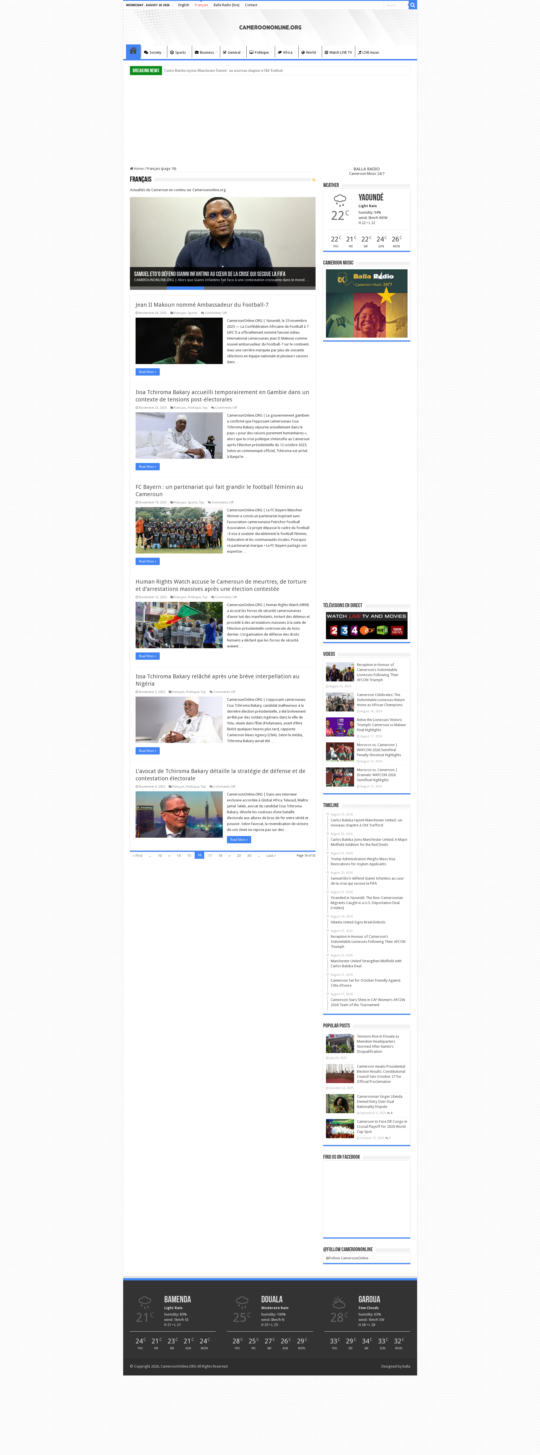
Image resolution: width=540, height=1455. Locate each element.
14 (179, 855)
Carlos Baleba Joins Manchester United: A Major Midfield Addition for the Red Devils (229, 70)
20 (239, 855)
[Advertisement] (270, 121)
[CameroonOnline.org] (270, 26)
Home (133, 51)
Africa (287, 52)
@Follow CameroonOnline (348, 1250)
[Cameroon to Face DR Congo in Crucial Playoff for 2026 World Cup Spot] (340, 1128)
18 (220, 855)
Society (155, 52)
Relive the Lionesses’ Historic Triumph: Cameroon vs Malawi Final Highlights (381, 725)
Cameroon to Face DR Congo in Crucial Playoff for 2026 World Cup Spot (382, 1126)
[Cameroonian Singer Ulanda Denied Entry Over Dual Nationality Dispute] (340, 1103)
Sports (180, 52)
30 (249, 855)
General (234, 52)
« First (137, 855)
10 (160, 855)
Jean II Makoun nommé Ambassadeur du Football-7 (202, 304)
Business (207, 52)
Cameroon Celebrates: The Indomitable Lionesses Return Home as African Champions (381, 700)
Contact (251, 5)
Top (205, 408)
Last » (271, 855)
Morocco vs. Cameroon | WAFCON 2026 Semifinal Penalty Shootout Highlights (379, 750)
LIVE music (371, 52)
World (311, 52)
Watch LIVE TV (340, 52)
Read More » (147, 372)
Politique (262, 52)
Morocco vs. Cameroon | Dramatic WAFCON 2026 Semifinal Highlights (377, 775)
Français (201, 5)
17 (210, 855)
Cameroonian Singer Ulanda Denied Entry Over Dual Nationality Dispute (379, 1101)
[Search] (413, 5)
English (183, 5)
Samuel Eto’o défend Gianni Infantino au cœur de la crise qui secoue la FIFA (209, 274)
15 (189, 855)
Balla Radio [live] (226, 5)
